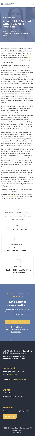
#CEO (28, 212)
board (22, 68)
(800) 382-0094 (13, 375)
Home (5, 31)
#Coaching (7, 216)
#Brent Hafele (9, 212)
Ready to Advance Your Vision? (17, 322)
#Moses (28, 216)
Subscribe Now (9, 416)
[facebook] (9, 229)
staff (27, 55)
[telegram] (22, 229)
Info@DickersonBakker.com (17, 379)
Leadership (13, 31)
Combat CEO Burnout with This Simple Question (18, 271)
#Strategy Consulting (17, 219)
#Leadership (18, 216)
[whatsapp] (17, 229)
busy (16, 155)
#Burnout (20, 212)
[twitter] (13, 229)
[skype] (26, 229)
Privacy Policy (17, 432)
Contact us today (11, 196)
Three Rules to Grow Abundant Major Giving (16, 249)
